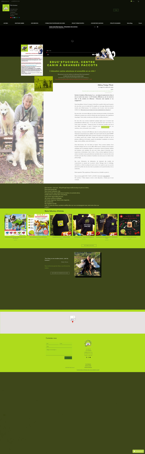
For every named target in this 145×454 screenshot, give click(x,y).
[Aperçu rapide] (15, 225)
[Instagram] (12, 17)
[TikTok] (17, 17)
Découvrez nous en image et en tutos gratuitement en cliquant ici (95, 109)
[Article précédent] (3, 224)
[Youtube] (10, 17)
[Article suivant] (142, 224)
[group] (72, 227)
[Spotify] (15, 17)
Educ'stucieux (13, 5)
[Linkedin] (19, 17)
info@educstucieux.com (5, 1)
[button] (138, 1)
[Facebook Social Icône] (14, 17)
